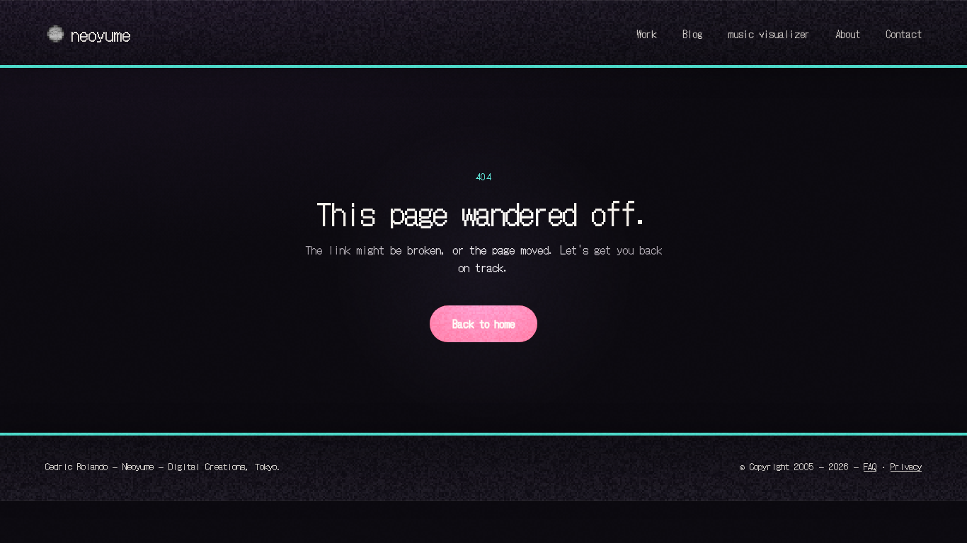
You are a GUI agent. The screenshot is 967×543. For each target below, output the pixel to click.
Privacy (906, 466)
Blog (692, 33)
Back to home (483, 323)
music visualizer (769, 33)
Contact (904, 33)
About (847, 33)
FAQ (870, 466)
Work (646, 33)
